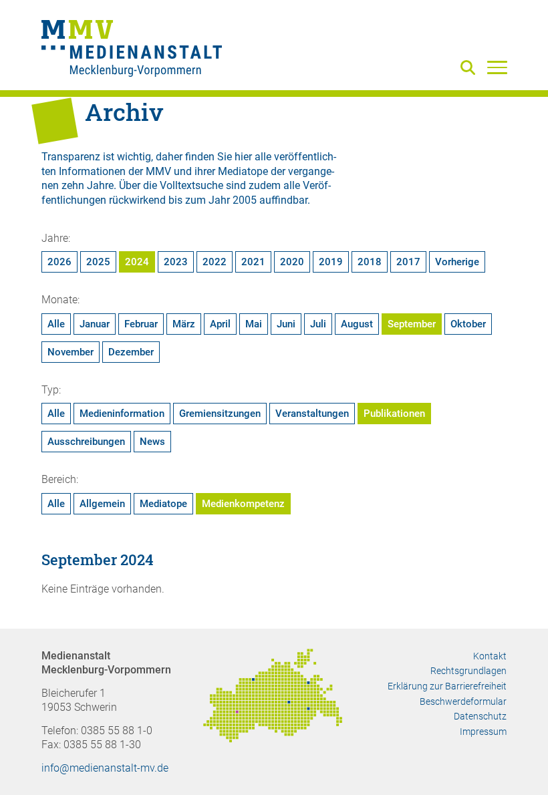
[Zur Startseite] (131, 50)
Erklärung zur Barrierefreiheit (447, 686)
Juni (286, 324)
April (220, 324)
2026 (59, 262)
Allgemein (102, 504)
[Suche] (470, 68)
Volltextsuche (191, 185)
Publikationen (394, 414)
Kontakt (490, 656)
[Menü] (497, 67)
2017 (408, 262)
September (412, 324)
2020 (292, 262)
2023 (176, 262)
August (357, 324)
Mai (253, 324)
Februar (141, 324)
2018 (370, 262)
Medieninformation (122, 414)
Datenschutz (480, 716)
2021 (253, 262)
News (152, 442)
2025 (98, 262)
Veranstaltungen (312, 414)
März (183, 324)
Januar (95, 324)
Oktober (468, 324)
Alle (56, 324)
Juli (318, 324)
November (70, 352)
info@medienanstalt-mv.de (104, 768)
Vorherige (457, 262)
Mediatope (163, 504)
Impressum (483, 731)
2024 (137, 262)
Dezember (131, 352)
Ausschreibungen (86, 442)
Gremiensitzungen (220, 414)
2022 (214, 262)
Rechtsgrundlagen (468, 670)
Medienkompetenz (243, 504)
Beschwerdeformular (463, 701)
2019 (331, 262)
